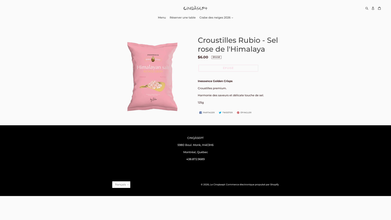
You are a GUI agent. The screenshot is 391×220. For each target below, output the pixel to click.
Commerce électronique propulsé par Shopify (252, 184)
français (120, 184)
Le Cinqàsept (217, 184)
